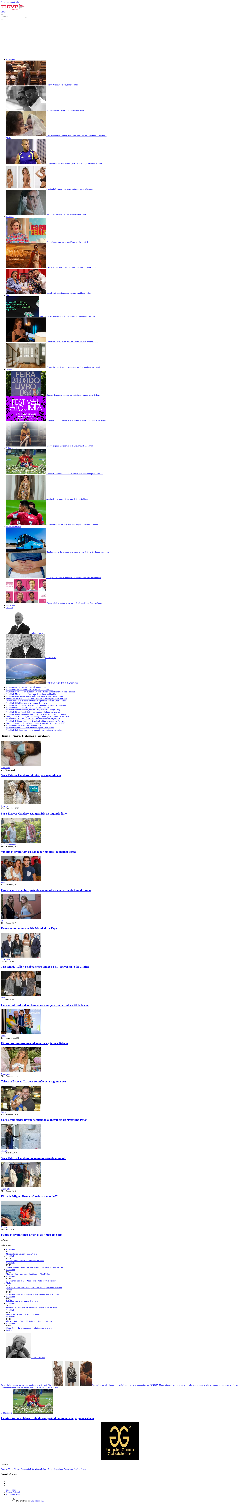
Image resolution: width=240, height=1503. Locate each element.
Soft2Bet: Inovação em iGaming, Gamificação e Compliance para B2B (41, 716)
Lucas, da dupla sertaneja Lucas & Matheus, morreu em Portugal (40, 714)
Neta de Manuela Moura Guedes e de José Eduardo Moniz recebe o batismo (45, 692)
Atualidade (10, 59)
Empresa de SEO (37, 1501)
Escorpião (52, 1469)
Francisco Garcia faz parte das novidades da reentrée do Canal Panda (46, 890)
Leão (32, 1469)
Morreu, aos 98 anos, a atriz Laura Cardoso (32, 707)
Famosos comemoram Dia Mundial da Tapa (29, 928)
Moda (8, 138)
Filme (3, 1036)
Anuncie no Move (13, 1494)
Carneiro (4, 1469)
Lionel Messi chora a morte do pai (28, 725)
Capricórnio (69, 1469)
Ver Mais (9, 1330)
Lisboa (3, 921)
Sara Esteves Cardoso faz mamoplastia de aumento (33, 1158)
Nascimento (5, 768)
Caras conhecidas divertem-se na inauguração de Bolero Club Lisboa (45, 1005)
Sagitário (60, 1469)
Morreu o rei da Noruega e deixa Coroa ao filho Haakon (37, 694)
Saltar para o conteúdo (10, 2)
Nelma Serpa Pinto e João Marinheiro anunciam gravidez (37, 719)
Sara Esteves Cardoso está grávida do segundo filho (34, 813)
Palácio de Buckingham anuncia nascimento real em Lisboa (38, 730)
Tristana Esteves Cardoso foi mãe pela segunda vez (33, 1081)
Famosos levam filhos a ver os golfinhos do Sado (31, 1234)
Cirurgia (4, 1150)
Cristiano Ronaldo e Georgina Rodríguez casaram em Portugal (39, 721)
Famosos (4, 1227)
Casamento (5, 1189)
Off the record (11, 448)
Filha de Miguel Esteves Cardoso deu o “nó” (29, 1196)
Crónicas (9, 607)
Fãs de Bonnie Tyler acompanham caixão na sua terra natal (38, 712)
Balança (44, 1469)
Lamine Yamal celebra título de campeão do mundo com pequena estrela (47, 1418)
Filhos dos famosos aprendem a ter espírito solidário (34, 1043)
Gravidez (4, 806)
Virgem (38, 1469)
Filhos (3, 1112)
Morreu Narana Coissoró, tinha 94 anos (30, 687)
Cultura (9, 369)
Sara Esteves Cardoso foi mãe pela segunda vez (31, 775)
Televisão (10, 217)
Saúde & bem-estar (13, 527)
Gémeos (17, 1469)
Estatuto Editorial (13, 1492)
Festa (3, 997)
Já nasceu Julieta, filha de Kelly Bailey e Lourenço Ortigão (38, 710)
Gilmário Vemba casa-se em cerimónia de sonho (34, 689)
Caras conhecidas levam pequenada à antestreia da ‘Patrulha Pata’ (44, 1119)
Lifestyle (9, 295)
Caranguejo (25, 1469)
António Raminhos (8, 844)
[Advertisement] (120, 38)
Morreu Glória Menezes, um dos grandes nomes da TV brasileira (40, 705)
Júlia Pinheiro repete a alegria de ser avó (31, 703)
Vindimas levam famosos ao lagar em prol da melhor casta (38, 851)
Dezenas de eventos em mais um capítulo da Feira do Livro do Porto (39, 701)
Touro (11, 1469)
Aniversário (5, 959)
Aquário (77, 1469)
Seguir (3, 12)
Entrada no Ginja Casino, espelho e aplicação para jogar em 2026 (39, 723)
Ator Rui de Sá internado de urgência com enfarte (34, 728)
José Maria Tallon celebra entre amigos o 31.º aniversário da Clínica (45, 966)
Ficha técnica (11, 1490)
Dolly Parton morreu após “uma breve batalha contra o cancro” (40, 696)
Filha (3, 882)
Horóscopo (10, 605)
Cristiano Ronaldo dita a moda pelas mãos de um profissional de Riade (39, 698)
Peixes (83, 1469)
